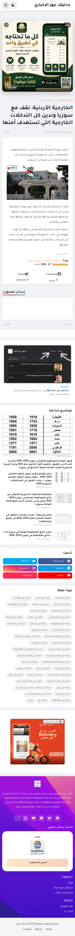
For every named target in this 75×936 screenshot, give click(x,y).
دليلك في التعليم (41, 604)
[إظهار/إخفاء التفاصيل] (37, 760)
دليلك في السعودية (60, 624)
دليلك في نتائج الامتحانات (38, 694)
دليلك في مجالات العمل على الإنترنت (33, 688)
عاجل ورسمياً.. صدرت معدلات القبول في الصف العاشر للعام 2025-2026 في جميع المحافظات (29, 518)
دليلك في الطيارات (61, 630)
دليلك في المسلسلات (59, 649)
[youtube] (33, 818)
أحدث (67, 324)
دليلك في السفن (38, 624)
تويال (70, 882)
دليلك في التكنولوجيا (18, 604)
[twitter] (49, 818)
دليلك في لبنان (63, 688)
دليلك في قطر (15, 675)
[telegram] (41, 818)
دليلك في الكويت (39, 643)
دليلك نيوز (42, 700)
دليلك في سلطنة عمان (59, 675)
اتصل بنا (68, 911)
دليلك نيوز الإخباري (50, 5)
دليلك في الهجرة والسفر (30, 656)
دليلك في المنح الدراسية (58, 656)
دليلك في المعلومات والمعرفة (29, 649)
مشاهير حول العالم (63, 888)
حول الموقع (67, 906)
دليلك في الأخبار (48, 100)
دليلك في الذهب (35, 617)
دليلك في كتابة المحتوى (58, 681)
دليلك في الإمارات (21, 598)
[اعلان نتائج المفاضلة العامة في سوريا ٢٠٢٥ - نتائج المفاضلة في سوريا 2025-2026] (63, 536)
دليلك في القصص (61, 643)
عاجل (30, 700)
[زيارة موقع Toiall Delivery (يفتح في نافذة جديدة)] (37, 741)
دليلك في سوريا (35, 675)
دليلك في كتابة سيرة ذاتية (29, 681)
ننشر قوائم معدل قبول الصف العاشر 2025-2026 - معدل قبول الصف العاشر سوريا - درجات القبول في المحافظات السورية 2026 (30, 479)
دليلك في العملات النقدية (27, 636)
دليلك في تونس (24, 668)
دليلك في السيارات (16, 624)
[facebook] (57, 818)
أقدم (7, 324)
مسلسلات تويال (64, 893)
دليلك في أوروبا (62, 668)
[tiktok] (17, 818)
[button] (70, 5)
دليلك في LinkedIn (61, 700)
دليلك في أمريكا (29, 662)
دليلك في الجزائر (38, 611)
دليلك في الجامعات (60, 611)
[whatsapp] (25, 818)
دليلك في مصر (63, 694)
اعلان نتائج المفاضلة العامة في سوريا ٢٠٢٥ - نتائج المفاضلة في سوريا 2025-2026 (27, 534)
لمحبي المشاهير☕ (37, 863)
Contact (27, 929)
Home (49, 929)
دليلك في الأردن (34, 261)
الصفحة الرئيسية (65, 100)
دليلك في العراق (39, 630)
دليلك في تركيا (43, 668)
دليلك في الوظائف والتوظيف (56, 662)
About (38, 929)
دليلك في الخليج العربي (59, 617)
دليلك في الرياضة (14, 617)
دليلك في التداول (62, 604)
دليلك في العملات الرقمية (57, 636)
